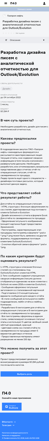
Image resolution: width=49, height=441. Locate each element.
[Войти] (41, 3)
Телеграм (6, 425)
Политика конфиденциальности (15, 433)
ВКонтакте (7, 422)
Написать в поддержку (11, 435)
